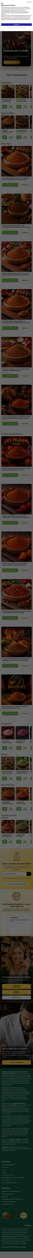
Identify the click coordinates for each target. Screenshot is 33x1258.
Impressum (29, 2)
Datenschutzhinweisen (24, 11)
